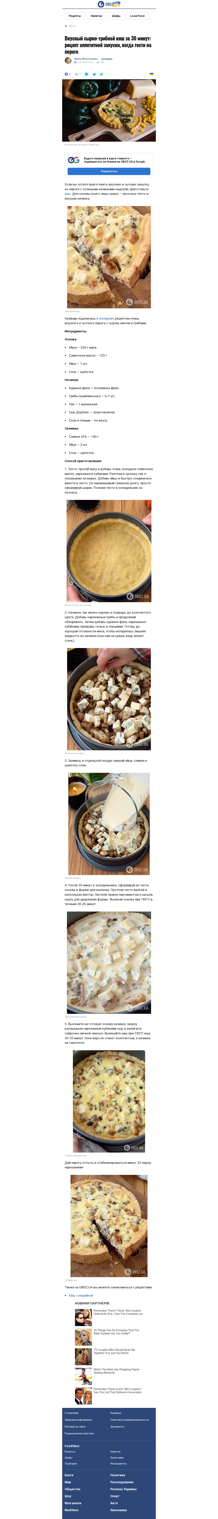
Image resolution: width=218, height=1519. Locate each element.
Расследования (122, 1482)
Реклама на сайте (75, 1426)
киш (68, 194)
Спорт (115, 1496)
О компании (72, 1413)
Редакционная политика (79, 1433)
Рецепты (75, 16)
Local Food (137, 16)
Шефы (116, 16)
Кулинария (106, 59)
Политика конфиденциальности (129, 1419)
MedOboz (72, 1510)
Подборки (71, 1463)
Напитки (96, 16)
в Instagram (105, 318)
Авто (114, 1503)
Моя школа (73, 1503)
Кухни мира (117, 1457)
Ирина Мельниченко (86, 58)
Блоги (69, 1475)
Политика (117, 1475)
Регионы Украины (123, 1489)
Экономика (118, 1510)
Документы (117, 1426)
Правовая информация (78, 1419)
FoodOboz (72, 1446)
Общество (72, 1489)
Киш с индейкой (81, 1295)
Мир (68, 1482)
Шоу (68, 1496)
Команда (115, 1413)
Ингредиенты (118, 1463)
